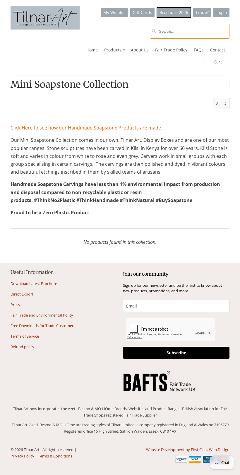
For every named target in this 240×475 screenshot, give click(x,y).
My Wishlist (114, 12)
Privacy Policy (22, 456)
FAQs (199, 50)
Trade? (202, 12)
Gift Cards (142, 12)
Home (92, 50)
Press (15, 304)
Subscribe (176, 352)
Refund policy (22, 346)
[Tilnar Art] (45, 18)
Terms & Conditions (55, 456)
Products (114, 50)
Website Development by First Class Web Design (187, 449)
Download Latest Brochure (34, 283)
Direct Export (22, 294)
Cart (218, 62)
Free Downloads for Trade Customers (43, 325)
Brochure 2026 (174, 12)
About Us (140, 50)
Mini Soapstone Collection (69, 84)
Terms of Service (25, 336)
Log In (221, 12)
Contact (217, 50)
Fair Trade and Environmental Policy (42, 315)
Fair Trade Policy (171, 50)
